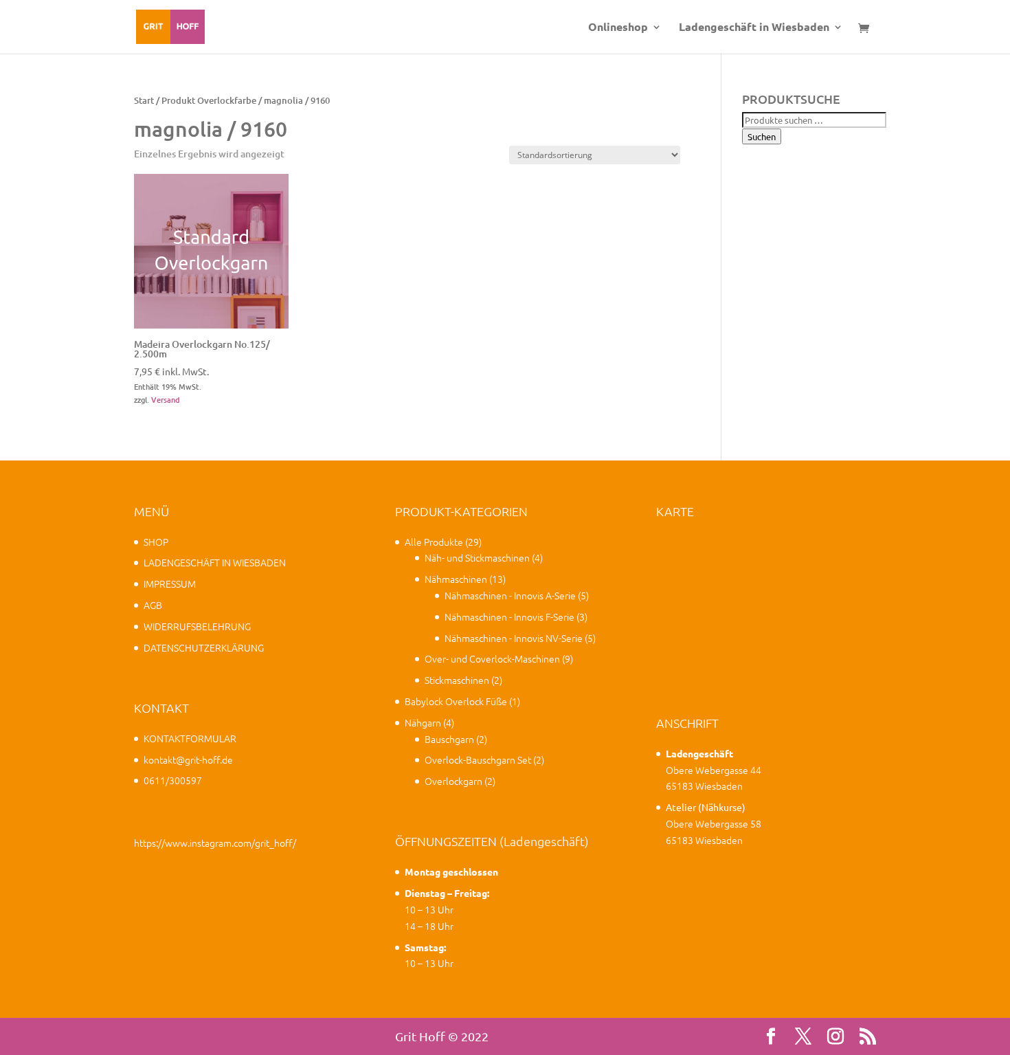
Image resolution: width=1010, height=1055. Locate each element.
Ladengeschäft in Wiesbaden (754, 28)
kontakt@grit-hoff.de (188, 759)
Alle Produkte (434, 541)
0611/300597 (173, 780)
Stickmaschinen (457, 680)
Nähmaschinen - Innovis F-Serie (509, 616)
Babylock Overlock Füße (456, 701)
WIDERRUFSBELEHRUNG (197, 626)
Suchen (762, 136)
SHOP (156, 541)
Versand (165, 400)
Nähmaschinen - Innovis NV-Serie (514, 638)
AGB (153, 605)
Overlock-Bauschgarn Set (478, 759)
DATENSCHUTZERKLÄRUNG (204, 647)
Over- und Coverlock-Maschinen (492, 658)
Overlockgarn (453, 781)
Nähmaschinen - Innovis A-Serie (510, 595)
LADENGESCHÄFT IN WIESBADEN (215, 562)
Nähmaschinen (456, 579)
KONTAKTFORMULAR (190, 738)
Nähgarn (423, 722)
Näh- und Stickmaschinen (477, 557)
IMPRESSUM (170, 583)
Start (144, 100)
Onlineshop (618, 28)
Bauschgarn (449, 739)
